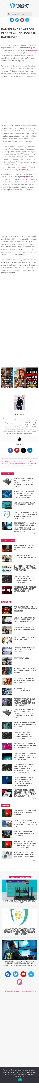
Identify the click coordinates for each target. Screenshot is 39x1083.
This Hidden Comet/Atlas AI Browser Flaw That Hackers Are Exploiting (25, 568)
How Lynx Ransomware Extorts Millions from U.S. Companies (25, 833)
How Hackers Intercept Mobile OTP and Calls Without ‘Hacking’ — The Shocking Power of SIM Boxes (23, 483)
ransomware (32, 50)
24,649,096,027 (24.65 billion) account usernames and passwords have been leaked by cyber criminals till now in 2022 (25, 527)
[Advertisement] (19, 103)
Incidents (24, 461)
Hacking (18, 465)
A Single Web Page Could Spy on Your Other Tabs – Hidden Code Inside (25, 609)
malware (24, 465)
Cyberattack (13, 463)
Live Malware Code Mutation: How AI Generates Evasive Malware (25, 812)
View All (34, 533)
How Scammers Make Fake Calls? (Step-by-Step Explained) (24, 650)
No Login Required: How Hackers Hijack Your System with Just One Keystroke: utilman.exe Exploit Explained (23, 781)
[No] (36, 1075)
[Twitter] (19, 439)
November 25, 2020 (25, 170)
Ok (20, 1080)
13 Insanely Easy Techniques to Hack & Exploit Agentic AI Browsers (25, 724)
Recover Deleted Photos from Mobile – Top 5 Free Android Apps (24, 680)
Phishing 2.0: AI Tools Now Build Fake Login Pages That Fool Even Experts (25, 745)
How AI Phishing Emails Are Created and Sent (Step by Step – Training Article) (25, 619)
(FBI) (26, 177)
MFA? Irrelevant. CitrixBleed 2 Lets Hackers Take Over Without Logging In (25, 589)
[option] (7, 378)
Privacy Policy (31, 991)
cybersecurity (21, 463)
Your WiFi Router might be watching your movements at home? (25, 670)
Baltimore (5, 463)
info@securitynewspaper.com (14, 991)
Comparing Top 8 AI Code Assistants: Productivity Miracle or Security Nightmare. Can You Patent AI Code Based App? (25, 768)
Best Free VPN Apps (21, 658)
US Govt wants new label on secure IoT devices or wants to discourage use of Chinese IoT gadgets (19, 932)
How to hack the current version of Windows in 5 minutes (24, 547)
